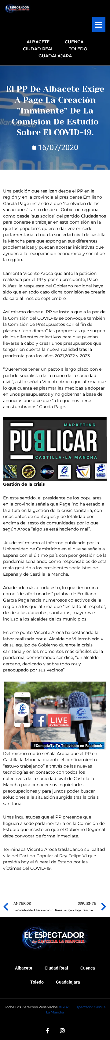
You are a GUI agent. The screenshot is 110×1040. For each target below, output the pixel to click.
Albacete (23, 968)
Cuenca (87, 968)
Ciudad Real (56, 968)
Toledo (37, 982)
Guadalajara (68, 982)
